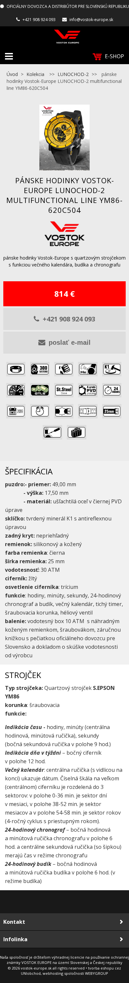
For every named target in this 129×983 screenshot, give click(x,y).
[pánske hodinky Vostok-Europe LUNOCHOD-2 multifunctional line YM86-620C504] (64, 137)
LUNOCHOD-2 (73, 74)
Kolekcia (35, 74)
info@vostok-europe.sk (91, 19)
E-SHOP (114, 56)
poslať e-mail (70, 342)
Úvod (12, 74)
